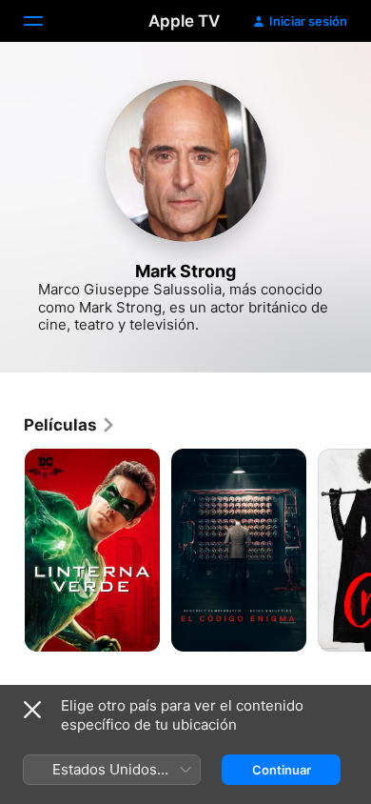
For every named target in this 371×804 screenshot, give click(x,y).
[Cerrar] (32, 709)
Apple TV (184, 20)
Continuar (281, 769)
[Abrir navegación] (45, 21)
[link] (70, 424)
